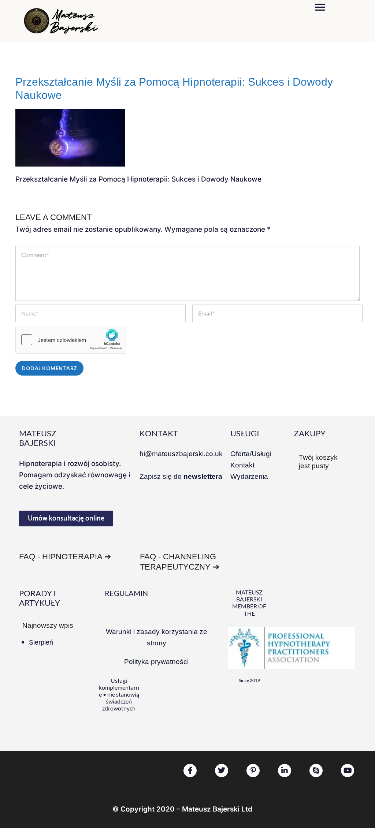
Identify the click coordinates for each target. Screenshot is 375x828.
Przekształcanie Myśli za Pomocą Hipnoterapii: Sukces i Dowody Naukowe (174, 88)
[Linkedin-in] (284, 770)
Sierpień (41, 642)
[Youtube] (347, 770)
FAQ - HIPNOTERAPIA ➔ (65, 556)
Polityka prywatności (156, 661)
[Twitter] (221, 770)
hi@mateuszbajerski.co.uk (181, 454)
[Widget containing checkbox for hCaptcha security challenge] (70, 340)
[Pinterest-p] (253, 770)
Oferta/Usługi (250, 454)
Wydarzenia (249, 476)
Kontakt (242, 465)
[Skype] (316, 770)
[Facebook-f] (190, 770)
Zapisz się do (181, 476)
